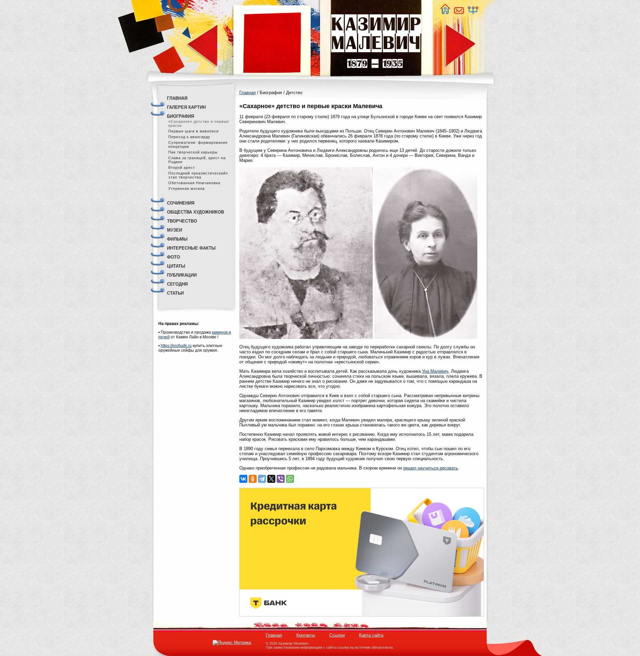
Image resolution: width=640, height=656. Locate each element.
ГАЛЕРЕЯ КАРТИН (186, 107)
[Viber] (281, 479)
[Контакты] (458, 12)
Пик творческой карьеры (193, 152)
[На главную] (445, 12)
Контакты (305, 635)
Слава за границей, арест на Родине (197, 160)
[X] (271, 479)
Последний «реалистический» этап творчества (198, 175)
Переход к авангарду (189, 137)
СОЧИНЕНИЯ (180, 203)
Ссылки (337, 635)
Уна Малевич (435, 371)
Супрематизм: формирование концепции (198, 144)
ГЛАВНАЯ (177, 98)
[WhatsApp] (290, 479)
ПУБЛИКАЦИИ (182, 275)
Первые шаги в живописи (193, 131)
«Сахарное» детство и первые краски (198, 123)
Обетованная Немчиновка (194, 183)
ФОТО (173, 257)
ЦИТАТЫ (176, 266)
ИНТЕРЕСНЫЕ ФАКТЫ (191, 248)
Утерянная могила (186, 189)
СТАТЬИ (175, 293)
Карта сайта (371, 635)
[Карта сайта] (472, 12)
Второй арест (181, 168)
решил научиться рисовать (430, 467)
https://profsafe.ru (176, 345)
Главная (247, 92)
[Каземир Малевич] (376, 80)
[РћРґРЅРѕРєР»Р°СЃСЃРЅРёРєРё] (253, 479)
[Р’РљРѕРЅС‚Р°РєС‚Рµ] (243, 479)
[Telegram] (262, 479)
